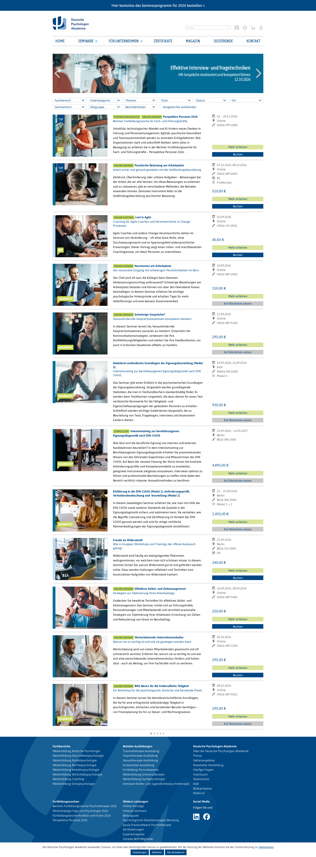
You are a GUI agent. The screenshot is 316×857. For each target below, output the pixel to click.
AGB (196, 783)
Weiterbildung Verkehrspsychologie (76, 769)
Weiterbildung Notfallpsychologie (75, 760)
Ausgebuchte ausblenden (179, 107)
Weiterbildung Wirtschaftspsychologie (77, 774)
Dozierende (223, 41)
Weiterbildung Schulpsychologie (74, 783)
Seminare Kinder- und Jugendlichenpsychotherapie (156, 783)
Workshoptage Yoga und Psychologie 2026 (80, 810)
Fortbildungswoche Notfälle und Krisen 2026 (82, 815)
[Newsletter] (237, 27)
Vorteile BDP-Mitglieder (138, 839)
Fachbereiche (61, 746)
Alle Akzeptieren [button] (175, 852)
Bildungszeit (131, 815)
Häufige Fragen (203, 769)
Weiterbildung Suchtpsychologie (144, 779)
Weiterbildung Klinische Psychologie (76, 751)
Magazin (193, 41)
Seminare (85, 41)
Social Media (201, 801)
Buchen (238, 154)
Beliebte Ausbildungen (137, 746)
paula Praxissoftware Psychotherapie (147, 824)
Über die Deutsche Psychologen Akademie (221, 751)
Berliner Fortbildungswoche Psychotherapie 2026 (85, 806)
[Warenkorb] (253, 27)
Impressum (200, 774)
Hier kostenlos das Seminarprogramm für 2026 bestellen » (158, 5)
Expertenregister (134, 834)
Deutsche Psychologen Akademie (215, 746)
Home (60, 41)
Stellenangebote (204, 760)
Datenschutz (201, 779)
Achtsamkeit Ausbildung (138, 765)
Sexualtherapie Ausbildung (140, 760)
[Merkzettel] (245, 27)
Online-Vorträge (133, 806)
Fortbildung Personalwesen (141, 769)
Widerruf (199, 793)
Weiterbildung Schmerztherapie (143, 774)
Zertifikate (163, 41)
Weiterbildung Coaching (68, 779)
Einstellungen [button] (140, 852)
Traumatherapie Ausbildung (141, 751)
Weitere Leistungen (135, 801)
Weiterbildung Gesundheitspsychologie (78, 755)
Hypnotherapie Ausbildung (140, 755)
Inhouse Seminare (134, 810)
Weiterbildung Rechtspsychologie (74, 765)
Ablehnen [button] (157, 852)
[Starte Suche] (228, 28)
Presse (197, 755)
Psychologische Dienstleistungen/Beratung (151, 820)
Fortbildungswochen (66, 801)
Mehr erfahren (237, 147)
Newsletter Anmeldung (208, 765)
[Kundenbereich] (261, 27)
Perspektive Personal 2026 (70, 820)
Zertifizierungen (133, 829)
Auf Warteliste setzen (239, 304)
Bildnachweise (202, 788)
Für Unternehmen (124, 41)
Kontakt (254, 41)
